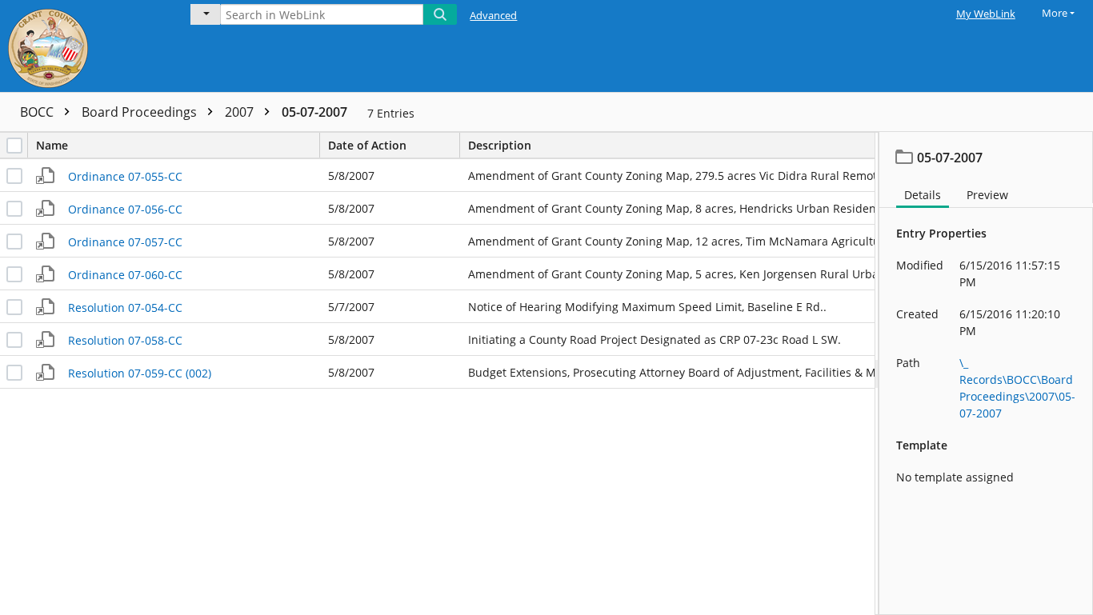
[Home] (84, 46)
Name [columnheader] (52, 145)
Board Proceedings (141, 112)
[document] (986, 373)
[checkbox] (14, 146)
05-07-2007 (314, 112)
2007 (241, 112)
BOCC (38, 112)
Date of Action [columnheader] (367, 145)
